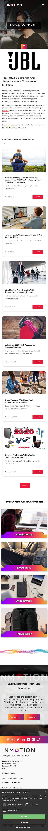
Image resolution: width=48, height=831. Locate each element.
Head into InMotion (9, 125)
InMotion (5, 110)
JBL (13, 91)
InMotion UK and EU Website (12, 788)
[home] (12, 6)
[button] (43, 4)
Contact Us (32, 717)
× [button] (45, 791)
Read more (16, 801)
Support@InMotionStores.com (13, 778)
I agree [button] (24, 817)
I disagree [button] (24, 822)
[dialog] (24, 810)
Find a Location (16, 717)
